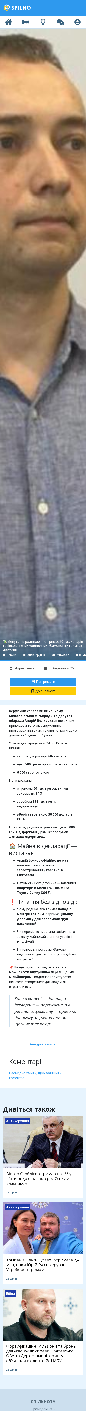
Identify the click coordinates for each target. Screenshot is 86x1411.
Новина (11, 655)
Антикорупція (36, 655)
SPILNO (20, 7)
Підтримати (45, 681)
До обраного (45, 691)
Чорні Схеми (24, 668)
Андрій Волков (43, 1044)
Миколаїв (62, 655)
